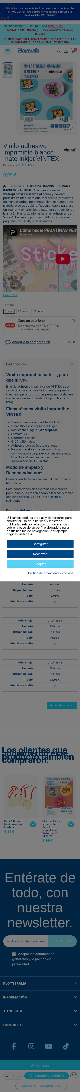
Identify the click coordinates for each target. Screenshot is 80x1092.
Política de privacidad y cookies (50, 573)
